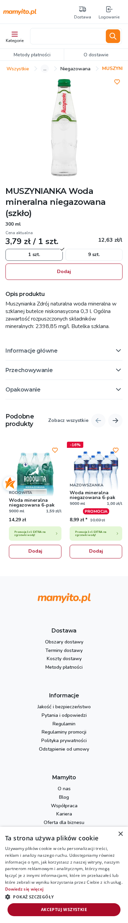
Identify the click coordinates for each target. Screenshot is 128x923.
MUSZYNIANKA (36, 191)
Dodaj (64, 271)
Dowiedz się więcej (24, 889)
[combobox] (66, 36)
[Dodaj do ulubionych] (117, 81)
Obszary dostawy (64, 642)
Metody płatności (64, 667)
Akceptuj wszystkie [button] (64, 909)
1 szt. (34, 254)
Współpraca (64, 806)
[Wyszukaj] (113, 36)
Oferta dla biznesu (64, 823)
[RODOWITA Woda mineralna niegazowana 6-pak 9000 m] (35, 475)
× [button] (120, 834)
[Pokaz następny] (115, 420)
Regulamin (64, 724)
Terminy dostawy (64, 651)
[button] (64, 350)
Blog (64, 797)
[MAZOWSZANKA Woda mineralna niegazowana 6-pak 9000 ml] (96, 475)
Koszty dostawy (64, 659)
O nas (64, 789)
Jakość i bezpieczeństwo (64, 707)
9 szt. (94, 254)
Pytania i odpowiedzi (64, 716)
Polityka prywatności (64, 741)
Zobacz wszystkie (68, 421)
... (44, 68)
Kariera (64, 814)
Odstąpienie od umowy (64, 749)
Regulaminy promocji (64, 732)
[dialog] (64, 875)
